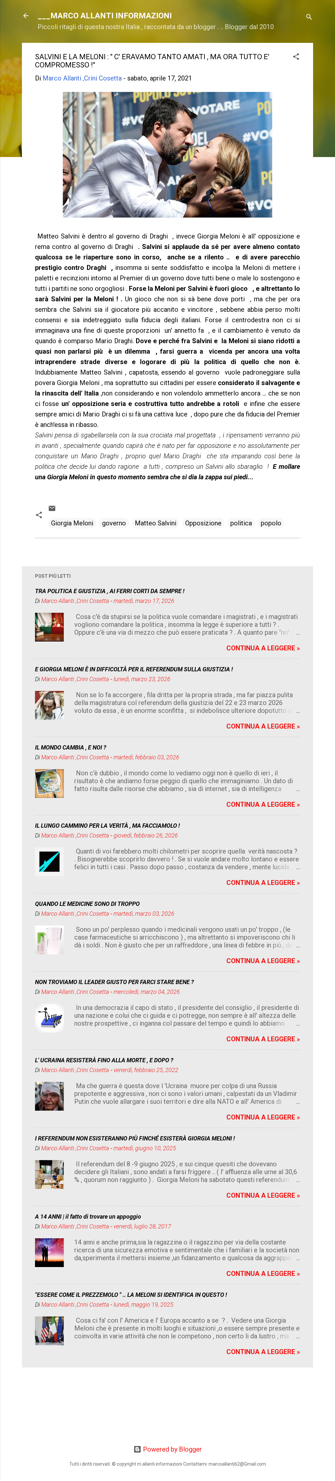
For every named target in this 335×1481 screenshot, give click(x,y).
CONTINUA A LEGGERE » (263, 648)
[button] (296, 57)
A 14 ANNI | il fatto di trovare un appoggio (88, 1216)
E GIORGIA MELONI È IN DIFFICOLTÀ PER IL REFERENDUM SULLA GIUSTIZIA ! (134, 669)
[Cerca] (309, 18)
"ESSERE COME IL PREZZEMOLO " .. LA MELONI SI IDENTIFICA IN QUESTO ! (131, 1294)
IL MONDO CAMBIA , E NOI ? (70, 747)
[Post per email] (52, 510)
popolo (271, 523)
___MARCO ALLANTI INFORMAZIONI (105, 15)
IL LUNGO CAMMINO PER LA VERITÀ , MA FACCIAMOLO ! (107, 825)
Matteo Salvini (155, 523)
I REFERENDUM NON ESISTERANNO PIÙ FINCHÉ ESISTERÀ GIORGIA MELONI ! (135, 1138)
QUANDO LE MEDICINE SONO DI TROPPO (87, 903)
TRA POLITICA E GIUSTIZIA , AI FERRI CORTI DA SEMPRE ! (110, 591)
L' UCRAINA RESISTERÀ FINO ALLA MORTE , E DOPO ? (104, 1060)
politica (241, 523)
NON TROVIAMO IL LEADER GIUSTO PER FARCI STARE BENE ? (114, 982)
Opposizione (203, 523)
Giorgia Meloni (72, 523)
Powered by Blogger (171, 1449)
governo (114, 523)
